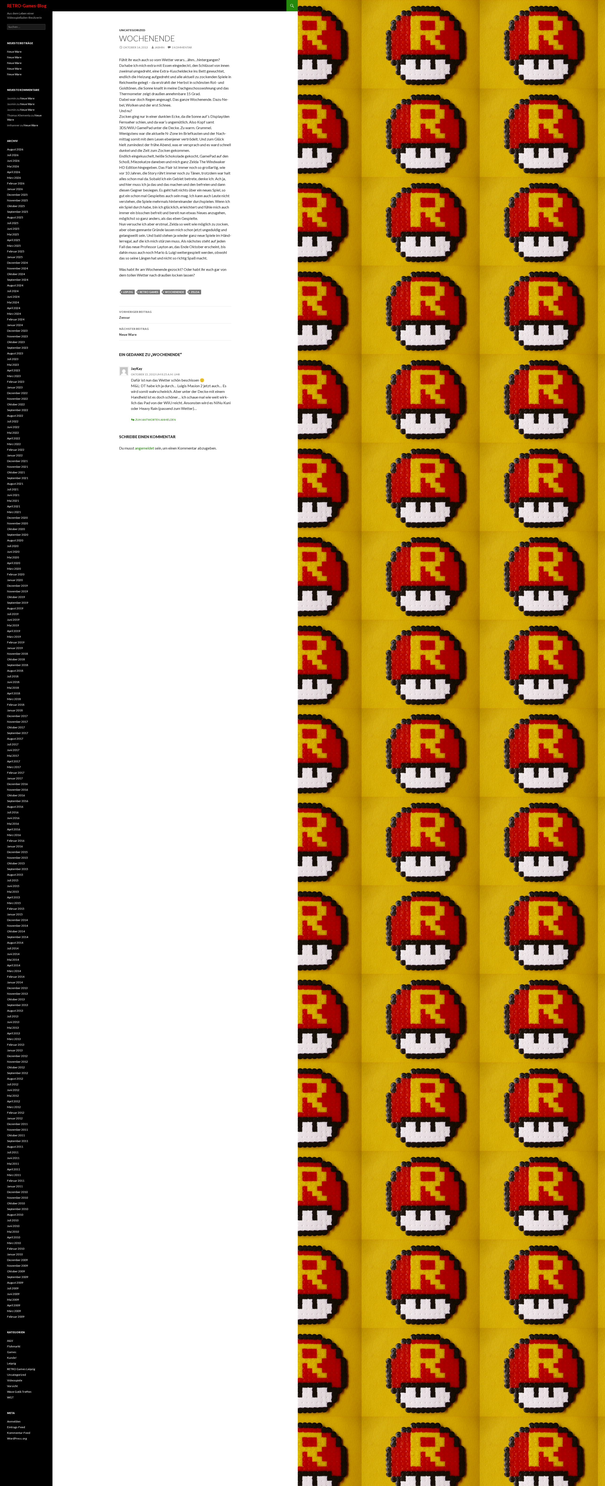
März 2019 (14, 636)
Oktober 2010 (16, 1203)
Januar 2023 (15, 387)
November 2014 (17, 925)
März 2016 (14, 835)
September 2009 (17, 1277)
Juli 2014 (12, 948)
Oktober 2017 (16, 727)
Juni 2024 (13, 296)
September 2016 (17, 801)
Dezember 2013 (17, 988)
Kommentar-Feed (18, 1433)
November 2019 (17, 591)
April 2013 (13, 1033)
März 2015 (14, 903)
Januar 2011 (15, 1186)
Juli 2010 (12, 1220)
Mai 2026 (13, 166)
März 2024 (14, 313)
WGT (10, 1397)
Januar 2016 (15, 846)
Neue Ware (134, 331)
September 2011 (17, 1141)
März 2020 (14, 568)
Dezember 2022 (17, 393)
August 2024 (15, 285)
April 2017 (13, 761)
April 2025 (13, 240)
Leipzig (11, 1363)
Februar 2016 (15, 840)
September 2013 (17, 1005)
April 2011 (13, 1169)
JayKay (136, 369)
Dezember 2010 (17, 1192)
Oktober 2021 (16, 472)
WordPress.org (17, 1438)
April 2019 (13, 631)
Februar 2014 (15, 976)
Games (11, 1352)
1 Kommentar (182, 47)
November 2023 (17, 336)
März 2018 (14, 699)
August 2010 (15, 1214)
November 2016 (17, 789)
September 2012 (17, 1073)
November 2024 (17, 268)
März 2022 (14, 444)
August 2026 (15, 149)
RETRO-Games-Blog (27, 5)
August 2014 (15, 942)
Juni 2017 (13, 750)
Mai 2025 (13, 234)
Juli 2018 (12, 676)
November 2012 (17, 1061)
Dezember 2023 (17, 330)
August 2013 (15, 1010)
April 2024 (13, 308)
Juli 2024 (12, 291)
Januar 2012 (15, 1118)
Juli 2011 (12, 1152)
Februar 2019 (15, 642)
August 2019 (15, 608)
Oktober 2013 (16, 999)
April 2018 (13, 693)
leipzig (128, 291)
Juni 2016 (13, 818)
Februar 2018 (15, 704)
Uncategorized (132, 30)
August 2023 (15, 353)
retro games (149, 291)
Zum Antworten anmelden (155, 419)
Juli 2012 (12, 1084)
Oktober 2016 (16, 795)
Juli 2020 (12, 546)
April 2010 (13, 1237)
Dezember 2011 (17, 1124)
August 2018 (15, 670)
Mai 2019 (13, 625)
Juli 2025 (12, 223)
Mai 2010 (13, 1231)
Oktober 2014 (16, 931)
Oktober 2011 (16, 1135)
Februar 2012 (15, 1112)
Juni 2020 (13, 551)
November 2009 (17, 1265)
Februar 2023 (15, 381)
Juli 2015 (12, 880)
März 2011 (14, 1175)
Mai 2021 (13, 500)
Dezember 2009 (17, 1260)
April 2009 (13, 1305)
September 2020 (17, 534)
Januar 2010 (15, 1254)
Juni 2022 (13, 427)
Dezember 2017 (17, 716)
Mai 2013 (13, 1027)
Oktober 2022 (16, 404)
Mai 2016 (13, 823)
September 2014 (17, 937)
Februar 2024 (15, 319)
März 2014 (14, 971)
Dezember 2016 (17, 784)
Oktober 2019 (16, 597)
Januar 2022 (15, 455)
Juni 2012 (13, 1090)
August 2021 (15, 483)
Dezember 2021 (17, 461)
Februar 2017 (15, 772)
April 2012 (13, 1101)
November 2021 (17, 466)
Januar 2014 (15, 982)
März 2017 (14, 767)
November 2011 (17, 1129)
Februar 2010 (15, 1248)
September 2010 (17, 1209)
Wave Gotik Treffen (19, 1391)
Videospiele (14, 1380)
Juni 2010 (13, 1226)
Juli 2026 (12, 155)
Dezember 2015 (17, 852)
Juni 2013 (13, 1022)
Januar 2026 (15, 189)
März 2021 (14, 512)
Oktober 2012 (16, 1067)
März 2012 (14, 1107)
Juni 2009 (13, 1294)
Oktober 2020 (16, 529)
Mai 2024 (13, 302)
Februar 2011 (15, 1180)
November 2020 (17, 523)
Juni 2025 (13, 228)
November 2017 (17, 721)
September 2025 (17, 211)
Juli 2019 (12, 614)
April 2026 (13, 172)
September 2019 (17, 602)
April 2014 (13, 965)
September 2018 (17, 665)
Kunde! (12, 1357)
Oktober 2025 (16, 206)
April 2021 (13, 506)
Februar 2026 (15, 183)
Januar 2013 (15, 1050)
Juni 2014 (13, 954)
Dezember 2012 (17, 1056)
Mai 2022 (13, 432)
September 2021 (17, 478)
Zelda (195, 291)
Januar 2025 (15, 257)
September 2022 (17, 410)
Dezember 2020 (17, 517)
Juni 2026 (13, 160)
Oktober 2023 (16, 342)
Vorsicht (12, 1386)
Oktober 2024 (16, 274)
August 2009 (15, 1282)
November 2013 (17, 993)
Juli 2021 (12, 489)
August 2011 (15, 1146)
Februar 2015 (15, 908)
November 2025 (17, 200)
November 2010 (17, 1197)
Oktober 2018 (16, 659)
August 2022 (15, 415)
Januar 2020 (15, 580)
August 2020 (15, 540)
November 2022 (17, 398)
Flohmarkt (13, 1346)
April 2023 (13, 370)
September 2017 (17, 733)
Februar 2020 (15, 574)
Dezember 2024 (17, 262)
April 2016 (13, 829)
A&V (10, 1340)
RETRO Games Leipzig (21, 1369)
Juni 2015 (13, 886)
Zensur (135, 314)
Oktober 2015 (16, 863)
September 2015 (17, 869)
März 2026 (14, 177)
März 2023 (14, 376)
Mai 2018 (13, 687)
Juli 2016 (12, 812)
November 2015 (17, 857)
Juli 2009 (12, 1288)
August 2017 (15, 738)
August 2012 (15, 1078)
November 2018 (17, 653)
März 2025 (14, 245)
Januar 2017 (15, 778)
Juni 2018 (13, 682)
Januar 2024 (15, 325)
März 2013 (14, 1039)
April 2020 (13, 563)
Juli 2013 (12, 1016)
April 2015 (13, 897)
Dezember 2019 (17, 585)
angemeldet (144, 448)
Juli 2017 (12, 744)
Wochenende (174, 291)
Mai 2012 (13, 1095)
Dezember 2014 (17, 920)
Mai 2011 (13, 1163)
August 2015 (15, 874)
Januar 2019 (15, 648)
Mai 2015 (13, 891)
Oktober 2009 (16, 1271)
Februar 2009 (15, 1316)
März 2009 (14, 1311)
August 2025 (15, 217)
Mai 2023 (13, 364)
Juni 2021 (13, 495)
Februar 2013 (15, 1044)
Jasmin (159, 47)
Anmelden (14, 1421)
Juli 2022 (12, 421)
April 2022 (13, 438)
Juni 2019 (13, 619)
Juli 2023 (12, 359)
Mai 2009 (13, 1299)
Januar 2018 (15, 710)
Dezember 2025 (17, 194)
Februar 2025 (15, 251)
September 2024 (17, 279)
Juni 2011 (13, 1158)
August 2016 (15, 806)
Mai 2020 (13, 557)
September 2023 (17, 347)
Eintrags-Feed (16, 1427)
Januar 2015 (15, 914)
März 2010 (14, 1243)
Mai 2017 (13, 755)
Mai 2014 (13, 959)
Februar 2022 (15, 449)
